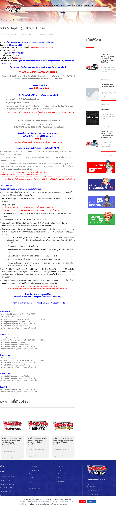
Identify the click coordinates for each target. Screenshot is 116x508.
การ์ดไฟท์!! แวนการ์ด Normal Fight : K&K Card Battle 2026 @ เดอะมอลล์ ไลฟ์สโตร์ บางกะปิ (63, 441)
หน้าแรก (36, 5)
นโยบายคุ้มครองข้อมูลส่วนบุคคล (46, 502)
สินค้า (58, 5)
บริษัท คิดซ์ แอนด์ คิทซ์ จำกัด (96, 479)
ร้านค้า (62, 13)
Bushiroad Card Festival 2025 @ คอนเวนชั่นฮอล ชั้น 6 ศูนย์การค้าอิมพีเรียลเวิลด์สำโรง (108, 58)
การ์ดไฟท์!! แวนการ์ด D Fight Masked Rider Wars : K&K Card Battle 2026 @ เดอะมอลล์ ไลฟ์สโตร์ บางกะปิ (11, 442)
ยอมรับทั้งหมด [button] (91, 501)
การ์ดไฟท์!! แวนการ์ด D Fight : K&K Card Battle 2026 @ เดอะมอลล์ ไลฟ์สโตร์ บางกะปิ (37, 441)
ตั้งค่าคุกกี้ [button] (82, 501)
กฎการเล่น (67, 5)
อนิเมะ (50, 5)
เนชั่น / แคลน (105, 109)
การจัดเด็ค (76, 5)
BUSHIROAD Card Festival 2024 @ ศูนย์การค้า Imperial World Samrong (107, 134)
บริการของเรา (33, 483)
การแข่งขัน (87, 5)
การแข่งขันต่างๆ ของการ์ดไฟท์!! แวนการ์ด (107, 85)
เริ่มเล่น (42, 5)
